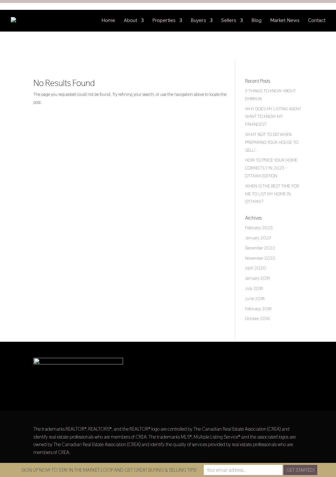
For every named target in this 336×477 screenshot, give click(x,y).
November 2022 (260, 258)
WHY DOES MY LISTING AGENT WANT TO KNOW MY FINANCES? (273, 116)
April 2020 (255, 268)
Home (108, 21)
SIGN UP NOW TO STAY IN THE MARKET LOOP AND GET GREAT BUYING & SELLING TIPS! (109, 470)
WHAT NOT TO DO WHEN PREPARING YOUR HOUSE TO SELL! (271, 142)
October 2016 (257, 318)
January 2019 (257, 278)
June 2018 (254, 298)
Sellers (228, 21)
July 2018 (254, 288)
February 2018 (258, 309)
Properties (164, 21)
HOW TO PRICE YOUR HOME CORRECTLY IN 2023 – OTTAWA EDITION (271, 168)
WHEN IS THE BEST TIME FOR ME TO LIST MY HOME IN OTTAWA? (272, 194)
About (130, 21)
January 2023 (258, 238)
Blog (256, 21)
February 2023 (259, 227)
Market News (285, 21)
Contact (317, 21)
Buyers (198, 21)
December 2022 (260, 248)
